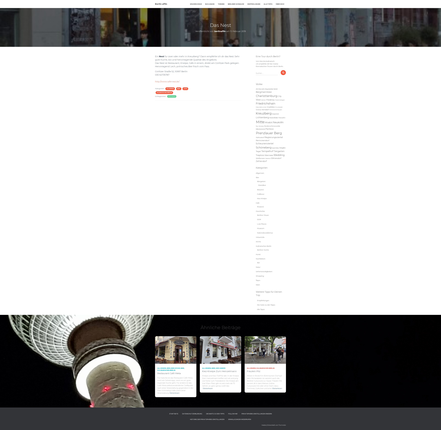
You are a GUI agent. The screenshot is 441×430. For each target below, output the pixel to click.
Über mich (280, 4)
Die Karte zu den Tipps (266, 305)
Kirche (258, 242)
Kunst (258, 254)
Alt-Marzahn (260, 89)
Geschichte (260, 211)
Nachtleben (260, 259)
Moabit (268, 122)
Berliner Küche (263, 250)
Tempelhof (267, 151)
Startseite (173, 414)
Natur (258, 267)
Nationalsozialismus (265, 233)
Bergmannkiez (264, 92)
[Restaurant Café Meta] (175, 350)
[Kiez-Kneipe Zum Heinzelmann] (220, 350)
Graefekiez (271, 107)
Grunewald (278, 107)
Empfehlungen (253, 4)
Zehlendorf (261, 161)
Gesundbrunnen (261, 107)
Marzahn (281, 118)
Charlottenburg (266, 96)
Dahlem (263, 100)
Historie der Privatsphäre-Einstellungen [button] (207, 419)
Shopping (260, 276)
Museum (260, 228)
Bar (258, 263)
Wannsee (269, 155)
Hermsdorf (265, 110)
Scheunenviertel (264, 143)
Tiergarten (279, 151)
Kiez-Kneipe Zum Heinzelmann (219, 371)
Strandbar (262, 185)
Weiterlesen (174, 393)
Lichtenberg (262, 117)
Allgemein (170, 88)
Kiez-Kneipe (262, 198)
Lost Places (261, 224)
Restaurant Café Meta (169, 373)
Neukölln (278, 122)
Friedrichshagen (280, 100)
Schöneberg (263, 147)
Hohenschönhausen (275, 110)
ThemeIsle (282, 425)
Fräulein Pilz (253, 371)
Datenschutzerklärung (192, 414)
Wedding (279, 155)
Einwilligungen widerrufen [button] (239, 419)
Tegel (258, 151)
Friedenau (270, 100)
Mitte (260, 122)
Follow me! (233, 414)
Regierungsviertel (274, 137)
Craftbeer (260, 194)
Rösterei (260, 207)
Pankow (270, 129)
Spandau (275, 148)
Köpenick (275, 114)
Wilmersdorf (276, 158)
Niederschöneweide (272, 126)
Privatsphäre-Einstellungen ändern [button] (257, 414)
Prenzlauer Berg (269, 133)
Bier (178, 88)
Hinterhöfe (260, 237)
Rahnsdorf (260, 137)
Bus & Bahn (209, 4)
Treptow (260, 155)
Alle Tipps (268, 4)
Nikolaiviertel (260, 129)
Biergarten (261, 181)
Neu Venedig (260, 126)
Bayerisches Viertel (271, 89)
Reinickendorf (262, 140)
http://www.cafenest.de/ (167, 81)
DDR (259, 219)
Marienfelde (273, 118)
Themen (221, 4)
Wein (258, 285)
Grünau (258, 110)
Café (185, 88)
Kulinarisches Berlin (164, 92)
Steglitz (282, 148)
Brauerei (260, 190)
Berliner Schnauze (236, 4)
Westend (268, 158)
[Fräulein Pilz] (265, 350)
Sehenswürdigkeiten (264, 271)
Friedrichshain (265, 103)
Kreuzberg (171, 96)
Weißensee (260, 158)
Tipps (258, 280)
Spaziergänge (196, 4)
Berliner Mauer (263, 215)
